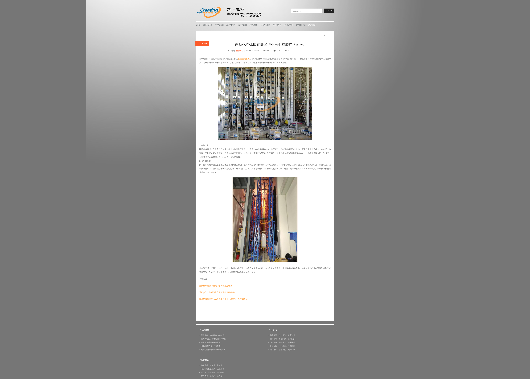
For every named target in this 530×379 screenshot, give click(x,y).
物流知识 (291, 335)
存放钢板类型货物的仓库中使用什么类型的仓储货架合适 (223, 299)
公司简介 (273, 342)
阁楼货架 (215, 339)
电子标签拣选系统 (207, 369)
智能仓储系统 (244, 59)
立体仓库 (221, 335)
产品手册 (288, 25)
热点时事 (291, 346)
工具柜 (212, 376)
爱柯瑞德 (273, 339)
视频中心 (291, 350)
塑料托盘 (204, 376)
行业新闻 (282, 346)
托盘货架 (217, 342)
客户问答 (291, 339)
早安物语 (273, 335)
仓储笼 (212, 365)
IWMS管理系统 (219, 350)
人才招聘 (265, 25)
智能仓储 (220, 372)
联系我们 (254, 25)
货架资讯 (312, 25)
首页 (198, 25)
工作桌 (219, 376)
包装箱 (219, 365)
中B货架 (217, 346)
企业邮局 (300, 25)
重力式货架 (205, 339)
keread (229, 12)
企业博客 (277, 25)
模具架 (213, 335)
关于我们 (242, 25)
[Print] (275, 51)
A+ (321, 35)
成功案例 (273, 350)
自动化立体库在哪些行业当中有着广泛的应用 (271, 45)
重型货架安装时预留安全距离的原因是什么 (217, 292)
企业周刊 (282, 335)
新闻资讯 (207, 25)
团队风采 (291, 342)
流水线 (203, 372)
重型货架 (204, 335)
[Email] (280, 51)
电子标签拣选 (206, 350)
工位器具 (220, 369)
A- (327, 35)
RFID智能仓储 (206, 346)
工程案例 (230, 25)
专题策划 (282, 339)
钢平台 (223, 339)
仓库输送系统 (206, 342)
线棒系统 (211, 372)
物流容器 (204, 365)
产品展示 (219, 25)
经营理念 (282, 342)
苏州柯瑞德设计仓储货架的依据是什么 (215, 286)
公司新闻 (273, 346)
